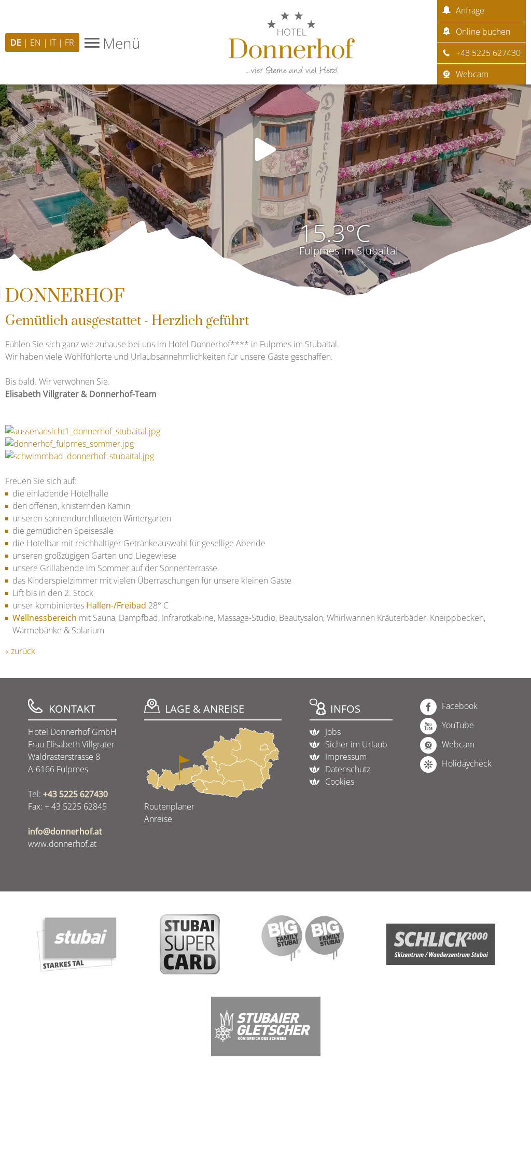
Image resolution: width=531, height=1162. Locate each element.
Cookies (339, 781)
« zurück (20, 651)
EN (36, 42)
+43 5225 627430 (488, 53)
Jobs (333, 732)
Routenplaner (169, 806)
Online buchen (483, 31)
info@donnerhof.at (65, 831)
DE (16, 42)
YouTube (458, 725)
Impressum (346, 756)
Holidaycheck (467, 763)
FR (69, 42)
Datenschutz (347, 769)
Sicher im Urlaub (356, 744)
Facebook (460, 706)
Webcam (472, 74)
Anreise (158, 819)
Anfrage (470, 10)
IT (54, 42)
